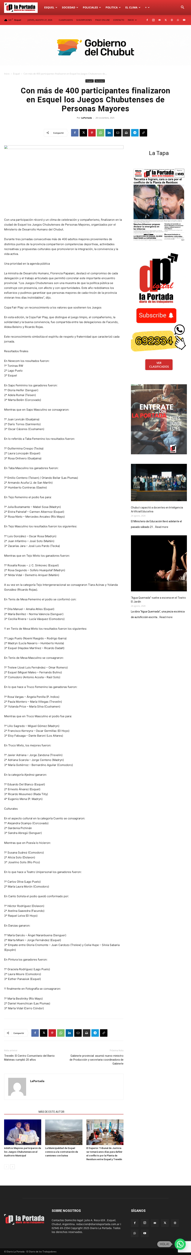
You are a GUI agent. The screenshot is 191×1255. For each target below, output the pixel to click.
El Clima (131, 7)
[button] (182, 8)
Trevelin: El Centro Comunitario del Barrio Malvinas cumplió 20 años (29, 1057)
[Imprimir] (126, 132)
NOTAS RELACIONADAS (20, 1111)
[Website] (172, 20)
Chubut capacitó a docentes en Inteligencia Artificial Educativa (157, 509)
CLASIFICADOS (66, 19)
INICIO (131, 19)
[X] (165, 20)
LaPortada (86, 117)
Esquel (49, 7)
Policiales (90, 7)
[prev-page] (6, 1166)
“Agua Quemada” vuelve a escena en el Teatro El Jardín (158, 599)
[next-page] (12, 1166)
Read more (161, 527)
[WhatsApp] (178, 20)
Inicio (7, 73)
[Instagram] (153, 20)
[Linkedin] (109, 132)
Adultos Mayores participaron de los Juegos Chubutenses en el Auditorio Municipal (22, 1152)
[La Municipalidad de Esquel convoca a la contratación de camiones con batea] (63, 1132)
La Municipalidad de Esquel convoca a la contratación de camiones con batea (61, 1152)
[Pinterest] (92, 132)
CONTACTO (118, 19)
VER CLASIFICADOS (159, 364)
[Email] (117, 132)
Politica (112, 7)
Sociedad (68, 7)
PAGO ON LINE (102, 19)
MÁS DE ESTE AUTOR (51, 1111)
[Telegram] (135, 132)
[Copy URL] (143, 132)
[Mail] (159, 20)
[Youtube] (184, 20)
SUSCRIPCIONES (84, 19)
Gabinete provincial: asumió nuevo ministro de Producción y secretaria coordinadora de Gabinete (96, 1059)
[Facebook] (147, 20)
